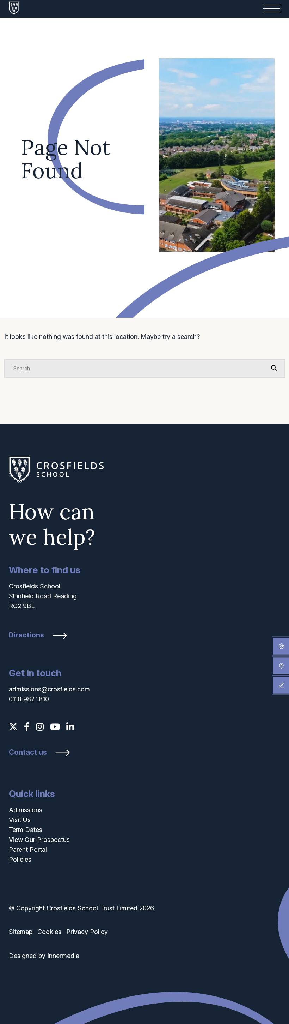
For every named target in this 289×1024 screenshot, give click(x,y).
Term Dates (25, 829)
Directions (26, 635)
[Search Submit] (274, 368)
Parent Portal (28, 849)
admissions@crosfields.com (49, 689)
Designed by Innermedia (44, 955)
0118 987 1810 (29, 699)
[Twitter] (13, 726)
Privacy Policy (87, 931)
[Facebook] (27, 726)
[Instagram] (40, 726)
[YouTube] (55, 726)
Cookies (49, 931)
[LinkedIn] (70, 726)
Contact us (28, 752)
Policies (20, 859)
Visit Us (20, 820)
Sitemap (20, 931)
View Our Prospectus (39, 839)
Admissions (25, 810)
